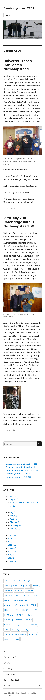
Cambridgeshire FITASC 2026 (19, 477)
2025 (12, 535)
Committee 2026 (11, 680)
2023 (12, 541)
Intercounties (23, 620)
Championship (20, 600)
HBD (29, 615)
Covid (24, 605)
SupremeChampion (15, 634)
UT (6, 639)
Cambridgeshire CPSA (18, 8)
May (13, 515)
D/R (33, 605)
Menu (7, 15)
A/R (18, 595)
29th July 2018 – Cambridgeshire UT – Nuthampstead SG (21, 222)
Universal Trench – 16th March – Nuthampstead (18, 65)
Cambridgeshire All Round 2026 (20, 467)
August (14, 499)
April (14, 519)
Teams (32, 634)
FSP (19, 615)
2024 (12, 538)
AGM (36, 595)
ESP (34, 610)
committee (11, 605)
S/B (34, 625)
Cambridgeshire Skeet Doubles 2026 (22, 470)
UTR (15, 639)
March (14, 522)
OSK (7, 625)
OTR (25, 625)
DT (6, 610)
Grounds (7, 663)
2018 (12, 558)
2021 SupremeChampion (17, 586)
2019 (12, 554)
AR (6, 600)
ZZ (23, 639)
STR (25, 629)
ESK (24, 610)
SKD (15, 629)
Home (6, 651)
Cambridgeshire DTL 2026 (18, 474)
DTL (15, 610)
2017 (12, 561)
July (13, 512)
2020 (12, 551)
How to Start (9, 674)
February (15, 525)
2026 (12, 496)
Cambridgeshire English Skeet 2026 (22, 464)
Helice (8, 620)
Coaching (7, 668)
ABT (27, 595)
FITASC (9, 615)
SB (7, 629)
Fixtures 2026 (9, 657)
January (15, 528)
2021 (12, 548)
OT (16, 625)
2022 (12, 545)
